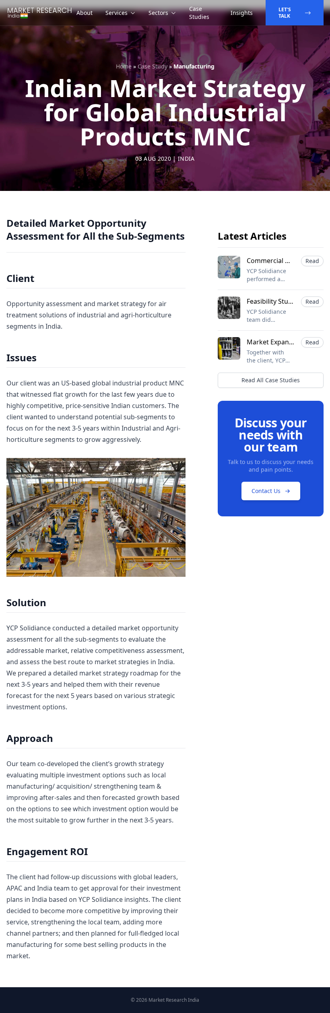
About (84, 13)
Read (312, 261)
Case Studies (199, 13)
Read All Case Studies (270, 380)
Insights (242, 13)
